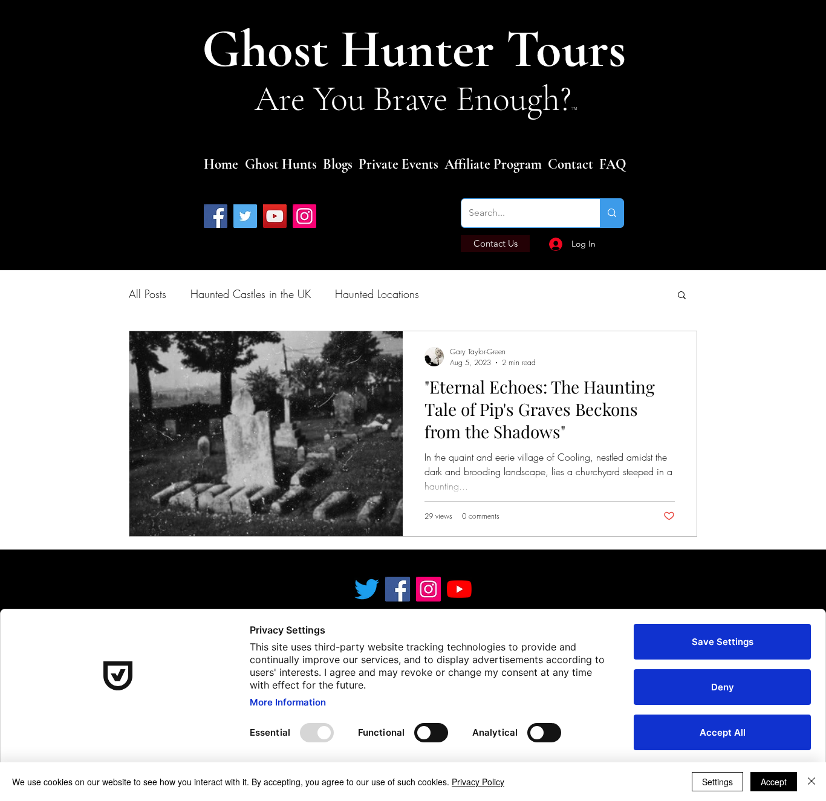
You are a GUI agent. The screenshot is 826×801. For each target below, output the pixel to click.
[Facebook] (215, 216)
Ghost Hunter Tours (420, 49)
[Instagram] (304, 216)
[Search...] (611, 213)
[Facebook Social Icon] (397, 589)
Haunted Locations (377, 294)
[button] (682, 296)
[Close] (811, 781)
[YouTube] (275, 216)
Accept (774, 782)
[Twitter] (245, 216)
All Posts (147, 294)
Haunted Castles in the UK (250, 294)
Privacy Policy (478, 782)
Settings (717, 782)
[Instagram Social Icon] (428, 589)
